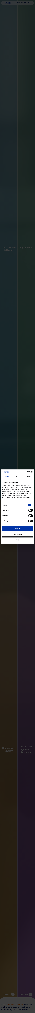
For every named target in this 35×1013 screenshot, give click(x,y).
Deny (17, 539)
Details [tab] (17, 476)
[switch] (30, 510)
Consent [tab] (6, 476)
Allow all (17, 528)
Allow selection (17, 534)
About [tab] (29, 476)
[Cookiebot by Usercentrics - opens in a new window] (25, 472)
